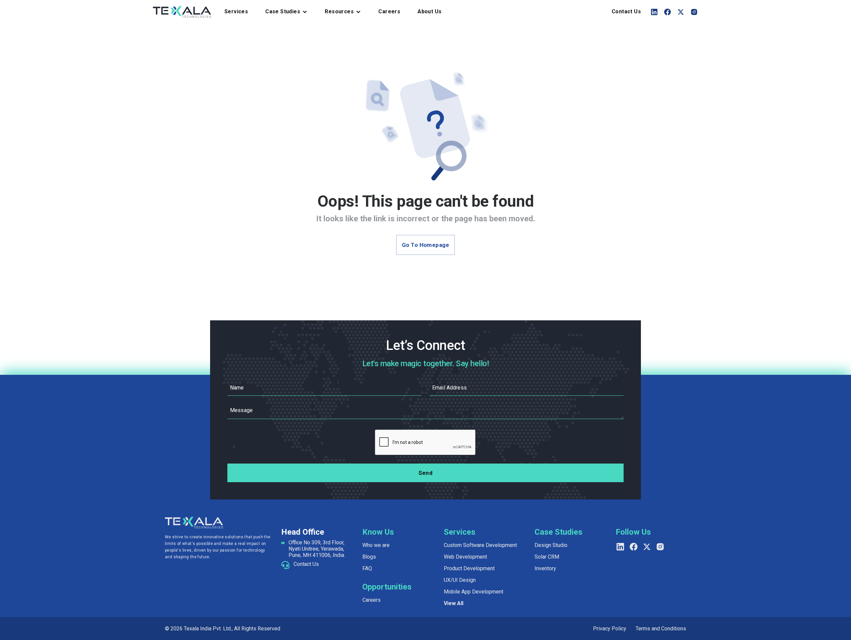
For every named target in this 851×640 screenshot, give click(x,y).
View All (453, 603)
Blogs (369, 557)
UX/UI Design (460, 580)
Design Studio (551, 545)
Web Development (465, 557)
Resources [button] (339, 11)
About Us (429, 11)
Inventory (545, 568)
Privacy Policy (609, 628)
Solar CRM (547, 557)
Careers (389, 11)
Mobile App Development (473, 591)
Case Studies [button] (282, 11)
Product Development (469, 568)
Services (236, 11)
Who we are (376, 545)
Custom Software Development (480, 545)
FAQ (367, 568)
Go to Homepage (425, 245)
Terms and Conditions (661, 628)
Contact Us (626, 11)
